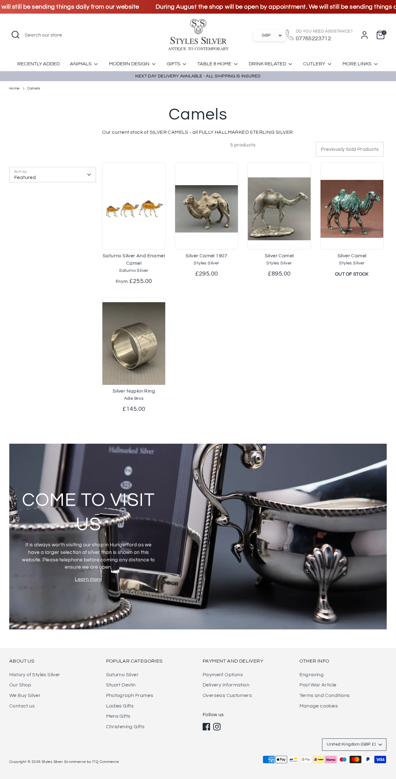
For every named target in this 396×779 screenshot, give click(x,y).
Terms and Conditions (324, 695)
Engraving (311, 674)
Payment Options (223, 674)
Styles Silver (52, 762)
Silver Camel (279, 255)
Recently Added (38, 63)
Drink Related (268, 63)
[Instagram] (217, 726)
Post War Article (318, 684)
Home (14, 88)
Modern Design (129, 63)
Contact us (22, 705)
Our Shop (20, 684)
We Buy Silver (25, 695)
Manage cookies (318, 705)
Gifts (174, 63)
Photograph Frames (129, 695)
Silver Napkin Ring (134, 391)
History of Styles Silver (34, 674)
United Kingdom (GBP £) (351, 744)
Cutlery (314, 63)
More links (357, 63)
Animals (81, 63)
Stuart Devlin (121, 684)
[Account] (364, 35)
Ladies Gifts (120, 705)
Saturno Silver (122, 674)
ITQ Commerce (105, 762)
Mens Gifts (118, 716)
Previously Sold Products (350, 149)
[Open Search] (15, 34)
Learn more (88, 579)
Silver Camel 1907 (206, 255)
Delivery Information (226, 684)
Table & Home (214, 63)
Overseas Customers (227, 695)
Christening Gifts (125, 726)
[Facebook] (206, 726)
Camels (33, 88)
